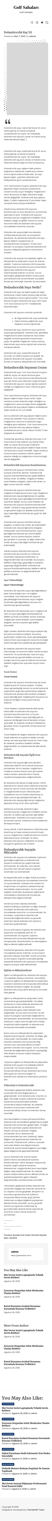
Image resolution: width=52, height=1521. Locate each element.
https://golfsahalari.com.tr (21, 1255)
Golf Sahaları (26, 7)
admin (15, 1251)
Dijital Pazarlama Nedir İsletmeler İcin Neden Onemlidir (26, 1454)
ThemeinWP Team (35, 1509)
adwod (32, 36)
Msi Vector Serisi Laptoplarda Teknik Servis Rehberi (23, 1276)
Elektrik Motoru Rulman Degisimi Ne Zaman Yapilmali (26, 1469)
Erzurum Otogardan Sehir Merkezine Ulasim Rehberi (23, 1292)
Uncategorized (8, 1404)
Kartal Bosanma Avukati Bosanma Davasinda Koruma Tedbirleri (22, 1307)
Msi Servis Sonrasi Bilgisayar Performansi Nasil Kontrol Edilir (24, 1485)
